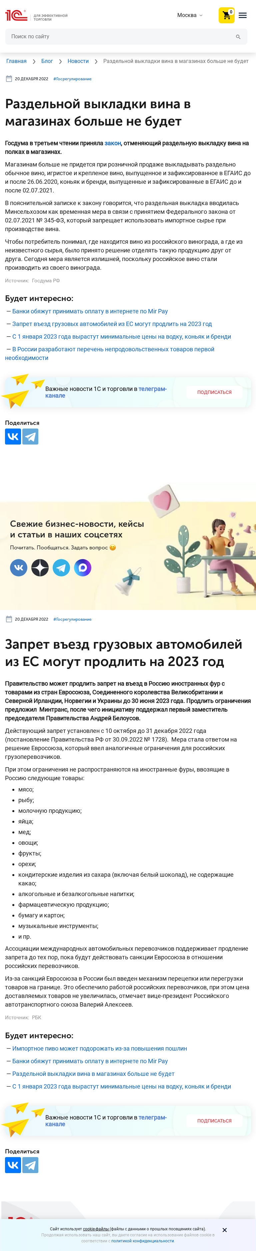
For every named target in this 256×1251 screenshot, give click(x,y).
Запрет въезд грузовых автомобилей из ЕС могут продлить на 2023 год (112, 323)
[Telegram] (30, 437)
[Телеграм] (61, 567)
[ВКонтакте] (13, 437)
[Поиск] (238, 36)
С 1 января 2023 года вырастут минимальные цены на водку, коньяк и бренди (121, 336)
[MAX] (82, 567)
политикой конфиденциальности (142, 1241)
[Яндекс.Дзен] (40, 567)
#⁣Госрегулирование (72, 79)
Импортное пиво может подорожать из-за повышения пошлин (99, 1048)
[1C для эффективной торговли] (41, 15)
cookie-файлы (96, 1229)
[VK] (18, 567)
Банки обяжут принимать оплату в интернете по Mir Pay (90, 311)
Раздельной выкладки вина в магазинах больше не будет (93, 1073)
